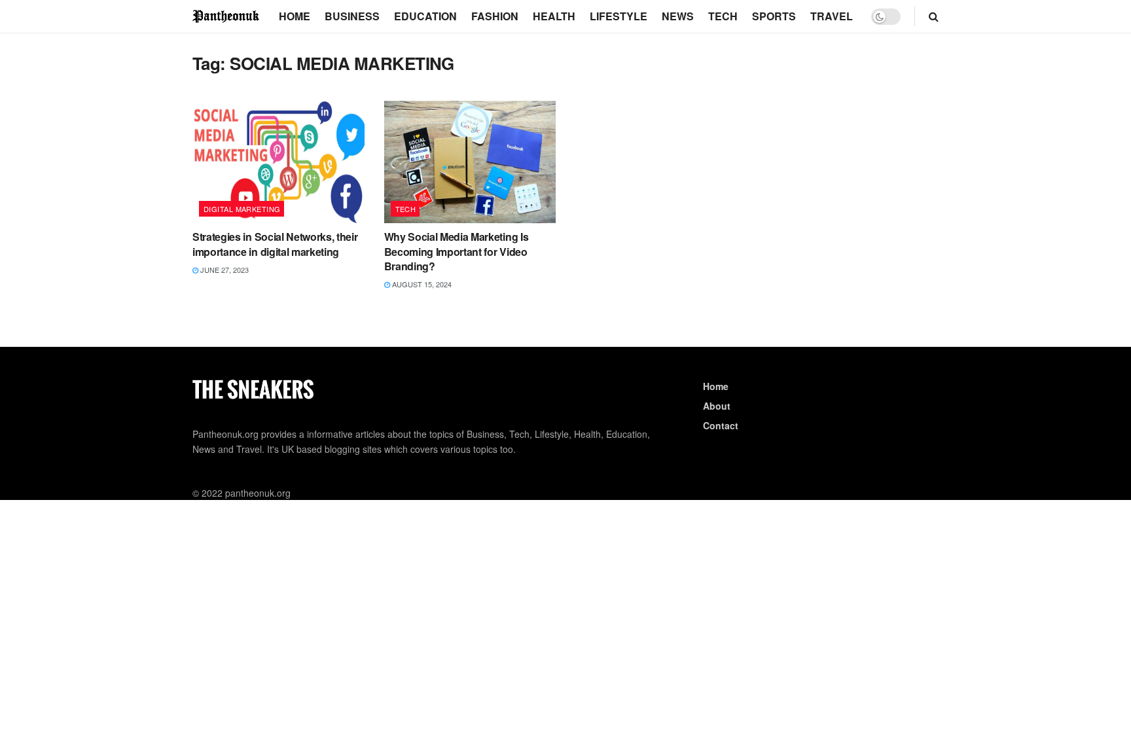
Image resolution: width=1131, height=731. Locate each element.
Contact (720, 425)
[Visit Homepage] (226, 16)
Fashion (494, 16)
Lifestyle (618, 16)
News (678, 16)
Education (425, 16)
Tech (723, 16)
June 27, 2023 (223, 269)
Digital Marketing (242, 209)
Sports (774, 16)
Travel (831, 16)
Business (352, 16)
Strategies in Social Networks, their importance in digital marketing (274, 244)
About (716, 405)
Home (294, 16)
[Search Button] (934, 16)
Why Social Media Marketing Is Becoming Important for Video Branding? (456, 251)
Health (554, 16)
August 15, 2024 (421, 284)
